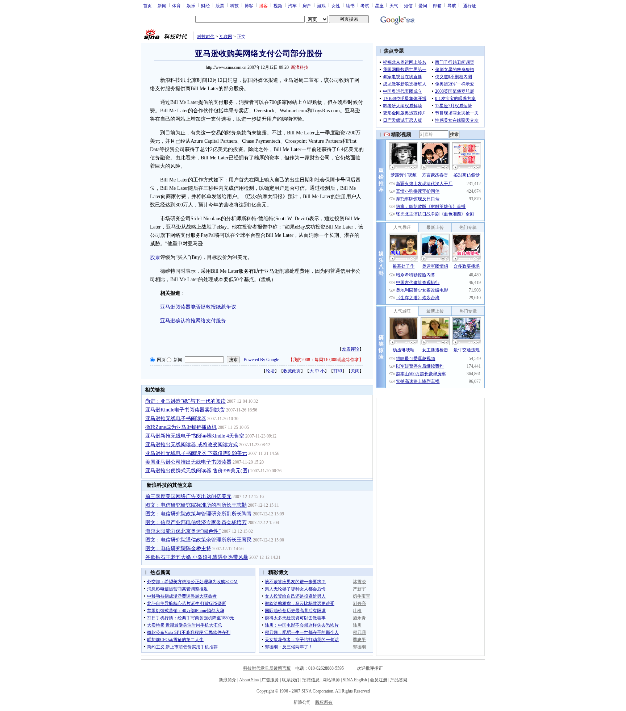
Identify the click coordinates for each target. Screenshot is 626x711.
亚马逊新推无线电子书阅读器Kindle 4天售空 (194, 436)
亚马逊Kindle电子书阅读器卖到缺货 (185, 410)
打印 (337, 370)
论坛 (270, 370)
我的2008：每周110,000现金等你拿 (326, 359)
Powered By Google (261, 359)
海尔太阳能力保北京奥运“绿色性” (183, 531)
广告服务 (270, 679)
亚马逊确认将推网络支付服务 (193, 320)
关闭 (355, 370)
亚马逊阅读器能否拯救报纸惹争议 (198, 307)
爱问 (422, 5)
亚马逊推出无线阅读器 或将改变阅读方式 (191, 444)
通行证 (469, 5)
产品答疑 (399, 679)
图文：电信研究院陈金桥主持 (178, 548)
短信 (408, 5)
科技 (234, 5)
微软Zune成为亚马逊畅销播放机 (181, 427)
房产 (306, 5)
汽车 (292, 5)
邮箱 (437, 5)
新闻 (162, 5)
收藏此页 (292, 370)
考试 (364, 5)
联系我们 (290, 679)
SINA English (355, 679)
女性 (335, 5)
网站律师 (331, 679)
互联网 (225, 36)
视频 (278, 5)
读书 (350, 5)
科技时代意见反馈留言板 (267, 668)
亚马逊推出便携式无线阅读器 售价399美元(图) (197, 470)
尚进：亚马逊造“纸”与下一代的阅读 (185, 401)
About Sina (249, 679)
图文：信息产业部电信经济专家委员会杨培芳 (196, 522)
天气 (393, 5)
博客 (249, 5)
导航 (451, 5)
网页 (161, 359)
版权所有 (324, 702)
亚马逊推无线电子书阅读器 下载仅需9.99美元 (196, 453)
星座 (379, 5)
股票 (220, 5)
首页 (147, 5)
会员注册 (378, 679)
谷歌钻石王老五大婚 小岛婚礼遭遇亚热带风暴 (196, 557)
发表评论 (350, 349)
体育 (176, 5)
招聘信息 (311, 679)
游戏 (321, 5)
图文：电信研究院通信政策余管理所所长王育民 (198, 540)
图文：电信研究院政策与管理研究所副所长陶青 (198, 513)
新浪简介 (227, 679)
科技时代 (205, 36)
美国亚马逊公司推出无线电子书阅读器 (188, 462)
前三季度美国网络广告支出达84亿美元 (188, 496)
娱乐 (191, 5)
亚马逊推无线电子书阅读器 (175, 418)
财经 (205, 5)
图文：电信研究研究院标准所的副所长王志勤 (196, 505)
